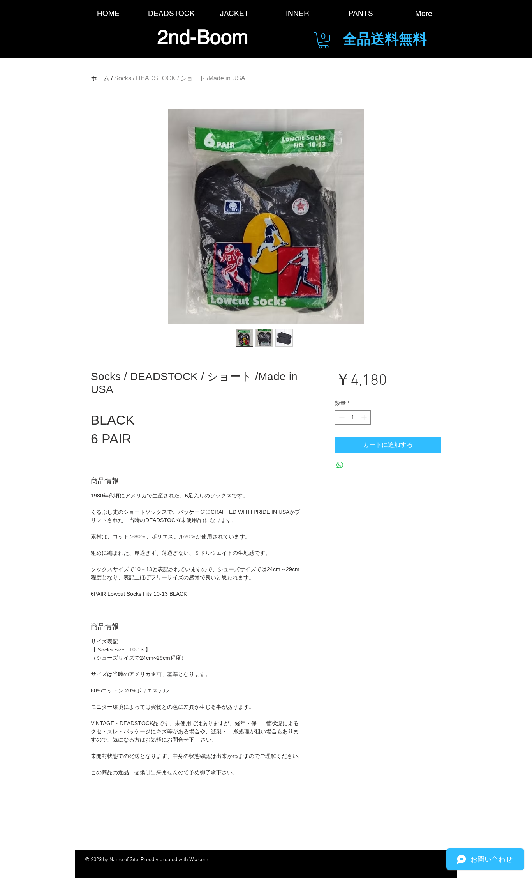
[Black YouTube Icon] (346, 859)
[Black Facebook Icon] (282, 859)
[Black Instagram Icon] (389, 859)
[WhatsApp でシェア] (340, 465)
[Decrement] (341, 417)
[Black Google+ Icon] (325, 859)
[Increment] (365, 417)
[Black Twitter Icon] (303, 859)
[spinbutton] (353, 417)
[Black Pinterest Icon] (367, 859)
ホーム (100, 78)
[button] (323, 40)
